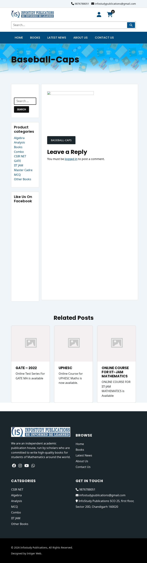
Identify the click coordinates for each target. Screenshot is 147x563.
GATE (17, 161)
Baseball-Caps (61, 140)
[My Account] (99, 15)
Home (19, 38)
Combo (19, 152)
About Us (80, 38)
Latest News (56, 38)
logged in (71, 159)
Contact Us (104, 38)
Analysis (19, 142)
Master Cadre (23, 170)
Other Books (22, 179)
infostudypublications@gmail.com (115, 3)
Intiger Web (34, 553)
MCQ (17, 175)
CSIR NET (20, 156)
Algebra (19, 138)
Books (35, 38)
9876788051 (82, 3)
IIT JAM (18, 165)
